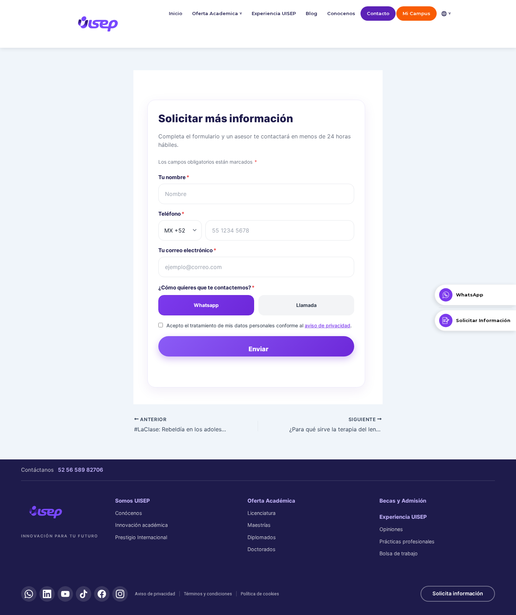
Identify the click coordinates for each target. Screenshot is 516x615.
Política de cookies (260, 593)
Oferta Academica (217, 13)
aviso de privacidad (327, 325)
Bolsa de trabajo (398, 553)
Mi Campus (416, 13)
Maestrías (259, 525)
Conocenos (341, 13)
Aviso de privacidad (155, 593)
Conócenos (128, 513)
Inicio (175, 13)
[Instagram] (120, 594)
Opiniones (391, 529)
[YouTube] (65, 594)
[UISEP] (45, 512)
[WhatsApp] (29, 594)
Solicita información (457, 593)
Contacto (378, 13)
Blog (311, 13)
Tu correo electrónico (187, 250)
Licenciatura (261, 513)
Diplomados (261, 537)
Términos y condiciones (208, 593)
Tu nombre (173, 177)
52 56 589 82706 (80, 469)
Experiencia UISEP (274, 13)
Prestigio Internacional (141, 537)
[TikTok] (83, 594)
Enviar (259, 349)
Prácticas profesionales (407, 541)
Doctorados (261, 549)
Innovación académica (141, 525)
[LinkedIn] (47, 594)
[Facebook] (102, 594)
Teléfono (171, 213)
